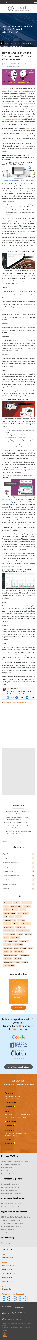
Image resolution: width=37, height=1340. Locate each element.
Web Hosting (5, 1243)
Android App (7, 902)
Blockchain (7, 909)
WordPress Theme (9, 965)
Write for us (27, 1327)
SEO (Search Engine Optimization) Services (15, 1217)
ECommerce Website (10, 920)
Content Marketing (23, 913)
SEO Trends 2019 (18, 944)
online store (9, 702)
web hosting (17, 958)
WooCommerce (7, 130)
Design (11, 916)
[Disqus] (18, 724)
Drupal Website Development (11, 1164)
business (22, 909)
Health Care (7, 923)
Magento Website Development (12, 1204)
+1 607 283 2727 (9, 1265)
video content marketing (10, 955)
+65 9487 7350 (10, 1139)
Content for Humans (9, 913)
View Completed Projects (18, 1067)
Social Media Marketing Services (12, 1223)
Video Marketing (24, 955)
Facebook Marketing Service (11, 1226)
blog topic (15, 909)
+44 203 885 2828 (9, 1269)
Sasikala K (14, 688)
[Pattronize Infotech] (18, 8)
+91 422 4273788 (11, 1121)
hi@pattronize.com (7, 1257)
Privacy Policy (5, 1327)
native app (20, 934)
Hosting (5, 867)
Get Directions (9, 1106)
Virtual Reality (8, 958)
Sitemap (20, 1327)
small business (8, 948)
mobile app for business (22, 930)
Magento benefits (9, 930)
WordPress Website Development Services (15, 1161)
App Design (16, 902)
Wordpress (6, 888)
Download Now (18, 1007)
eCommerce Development (12, 66)
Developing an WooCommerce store (13, 119)
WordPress (28, 128)
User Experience (18, 951)
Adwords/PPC (6, 1233)
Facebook (21, 697)
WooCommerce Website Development (14, 1207)
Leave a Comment (25, 64)
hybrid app (16, 923)
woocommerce (17, 702)
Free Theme (21, 920)
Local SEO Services (7, 1230)
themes (30, 948)
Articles (6, 906)
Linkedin (31, 697)
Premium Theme (14, 937)
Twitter (12, 697)
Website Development (9, 884)
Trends (6, 951)
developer (18, 916)
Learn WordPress (20, 927)
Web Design (6, 880)
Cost (5, 916)
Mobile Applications (9, 934)
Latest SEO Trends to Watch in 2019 (16, 822)
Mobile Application (8, 871)
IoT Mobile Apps (25, 923)
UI (11, 951)
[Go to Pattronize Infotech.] (2, 43)
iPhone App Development (10, 1184)
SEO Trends (7, 944)
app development (27, 902)
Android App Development (10, 1187)
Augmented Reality (16, 906)
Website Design (6, 1167)
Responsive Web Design (9, 1174)
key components (8, 927)
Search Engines (24, 941)
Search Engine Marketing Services (12, 1220)
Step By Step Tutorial (20, 948)
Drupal (5, 858)
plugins (6, 937)
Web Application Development (11, 1193)
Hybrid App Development (9, 1190)
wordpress (25, 702)
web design (31, 467)
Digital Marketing (8, 854)
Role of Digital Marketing (10, 941)
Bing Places (27, 906)
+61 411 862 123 (11, 1102)
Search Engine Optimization (11, 875)
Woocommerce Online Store (11, 962)
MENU (4, 2)
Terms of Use (14, 1327)
